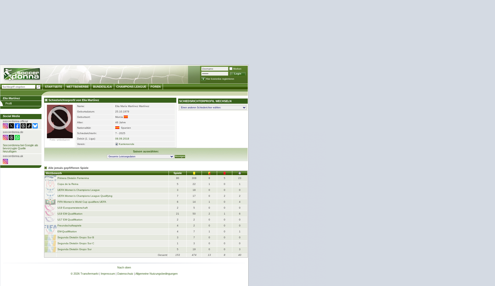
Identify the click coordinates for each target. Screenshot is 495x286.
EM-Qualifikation (67, 231)
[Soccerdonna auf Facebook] (17, 127)
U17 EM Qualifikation (69, 219)
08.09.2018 (122, 138)
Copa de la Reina (67, 184)
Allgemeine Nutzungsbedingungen (156, 273)
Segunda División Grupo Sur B (75, 237)
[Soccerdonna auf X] (11, 127)
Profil (8, 103)
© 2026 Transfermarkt (84, 273)
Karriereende (126, 144)
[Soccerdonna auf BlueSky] (35, 127)
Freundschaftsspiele (69, 225)
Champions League (131, 86)
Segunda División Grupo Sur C (75, 243)
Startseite (53, 86)
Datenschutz (125, 273)
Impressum (108, 273)
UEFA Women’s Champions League (78, 190)
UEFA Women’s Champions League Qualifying (84, 195)
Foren (156, 86)
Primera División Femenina (73, 178)
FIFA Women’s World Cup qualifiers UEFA (81, 201)
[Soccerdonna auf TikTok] (29, 127)
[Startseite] (22, 75)
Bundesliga (102, 86)
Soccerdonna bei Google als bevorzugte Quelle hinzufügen (20, 148)
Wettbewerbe (78, 86)
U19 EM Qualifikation (69, 213)
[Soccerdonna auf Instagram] (5, 127)
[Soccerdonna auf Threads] (23, 127)
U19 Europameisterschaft (72, 207)
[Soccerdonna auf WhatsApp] (17, 139)
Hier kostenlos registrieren (220, 79)
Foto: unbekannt (60, 139)
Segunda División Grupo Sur (74, 249)
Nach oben (124, 267)
